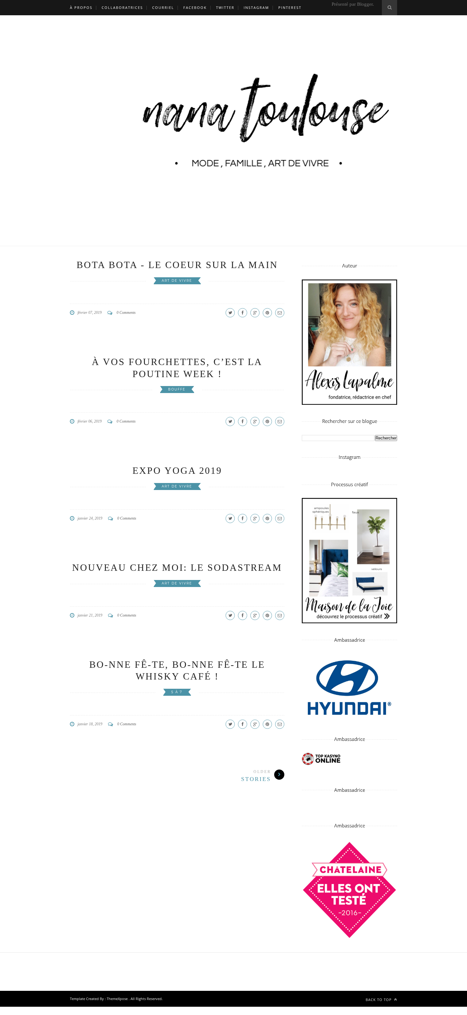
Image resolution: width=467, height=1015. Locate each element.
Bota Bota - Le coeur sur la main (177, 264)
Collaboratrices (122, 7)
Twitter (225, 7)
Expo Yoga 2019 (177, 470)
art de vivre (177, 281)
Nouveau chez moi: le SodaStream (177, 567)
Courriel (163, 7)
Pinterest (289, 7)
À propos (81, 7)
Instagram (256, 7)
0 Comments (126, 312)
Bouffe (177, 389)
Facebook (195, 7)
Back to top (379, 999)
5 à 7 (176, 692)
